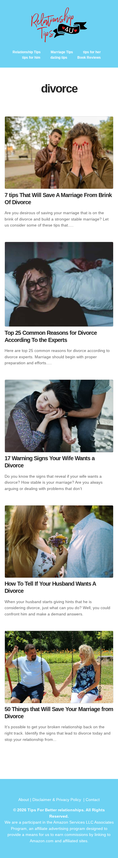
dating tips (58, 58)
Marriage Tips (62, 52)
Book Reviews (89, 58)
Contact (93, 799)
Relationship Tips (27, 52)
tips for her (92, 52)
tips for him (31, 58)
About (23, 799)
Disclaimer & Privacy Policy (57, 799)
